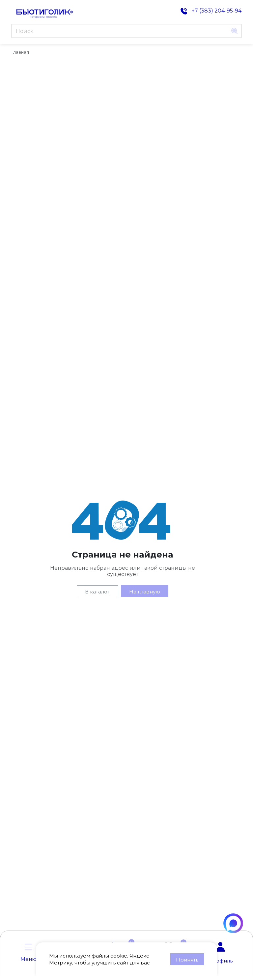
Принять (187, 960)
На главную (144, 591)
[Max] (233, 923)
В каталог (97, 591)
